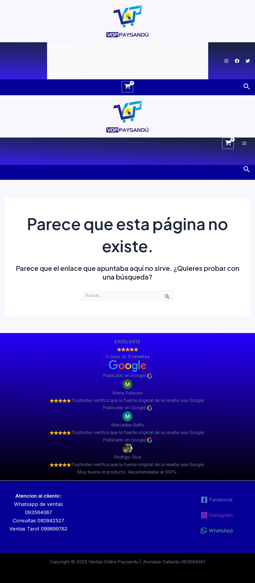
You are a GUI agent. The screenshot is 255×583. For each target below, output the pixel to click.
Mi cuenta (62, 67)
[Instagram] (226, 61)
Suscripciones (66, 75)
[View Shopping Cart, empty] (127, 87)
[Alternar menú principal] (244, 143)
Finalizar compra (69, 60)
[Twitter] (248, 61)
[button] (246, 87)
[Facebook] (237, 61)
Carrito (59, 53)
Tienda (59, 45)
